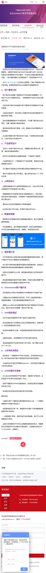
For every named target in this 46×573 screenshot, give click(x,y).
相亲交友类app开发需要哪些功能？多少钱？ (18, 455)
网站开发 (39, 38)
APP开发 (16, 38)
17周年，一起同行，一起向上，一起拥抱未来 (16, 477)
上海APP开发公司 (12, 82)
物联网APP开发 (15, 438)
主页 (2, 32)
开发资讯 (27, 25)
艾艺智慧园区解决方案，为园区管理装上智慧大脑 (17, 473)
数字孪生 (15, 25)
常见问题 (5, 38)
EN (36, 2)
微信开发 (27, 38)
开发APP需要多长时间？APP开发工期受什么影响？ (21, 459)
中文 (31, 2)
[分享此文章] (23, 444)
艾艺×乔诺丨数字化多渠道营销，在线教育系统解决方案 (19, 480)
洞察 (7, 32)
